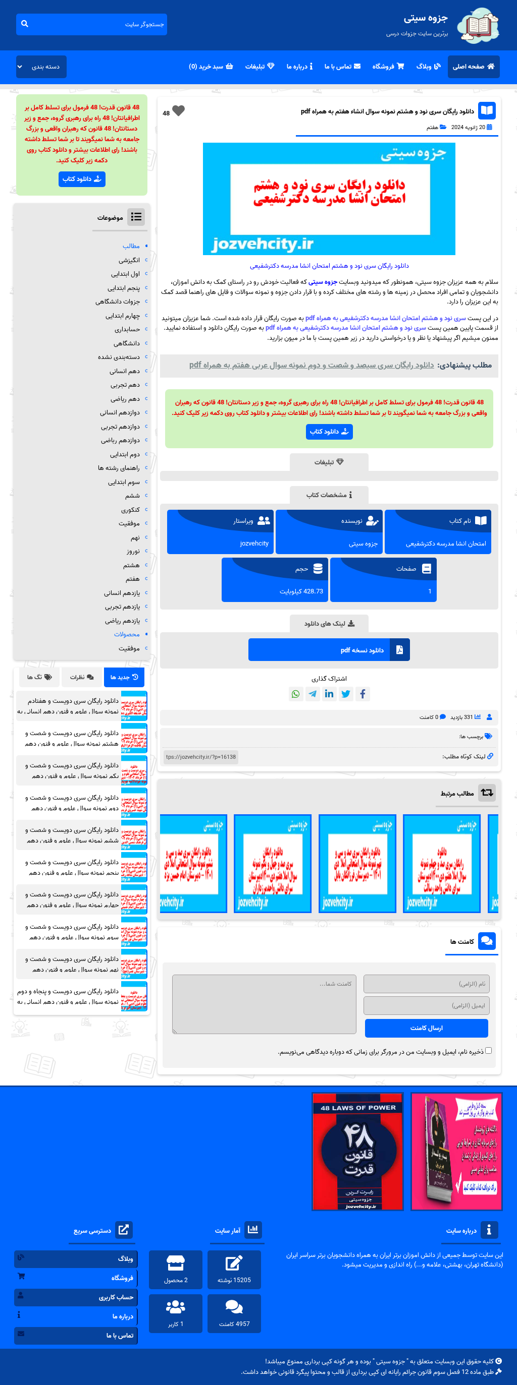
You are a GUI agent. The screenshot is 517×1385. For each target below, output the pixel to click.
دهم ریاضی (125, 399)
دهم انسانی (125, 371)
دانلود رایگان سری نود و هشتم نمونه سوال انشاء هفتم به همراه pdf (387, 111)
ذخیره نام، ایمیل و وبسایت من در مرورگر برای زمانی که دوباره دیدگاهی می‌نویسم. (381, 1052)
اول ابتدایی (125, 274)
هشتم (131, 565)
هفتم (432, 127)
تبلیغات (255, 67)
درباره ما (297, 67)
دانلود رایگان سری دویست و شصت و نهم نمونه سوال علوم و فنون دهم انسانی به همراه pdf (72, 970)
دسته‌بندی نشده (119, 357)
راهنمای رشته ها (119, 468)
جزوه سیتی (322, 282)
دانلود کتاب (324, 432)
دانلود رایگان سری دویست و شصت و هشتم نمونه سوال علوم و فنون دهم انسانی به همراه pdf (72, 744)
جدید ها (120, 677)
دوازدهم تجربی (120, 426)
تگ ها (34, 677)
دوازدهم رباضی (120, 440)
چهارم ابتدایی (123, 316)
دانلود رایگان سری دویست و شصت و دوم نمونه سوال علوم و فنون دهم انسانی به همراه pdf (72, 808)
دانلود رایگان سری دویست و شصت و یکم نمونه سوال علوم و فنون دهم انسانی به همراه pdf (72, 776)
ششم (132, 496)
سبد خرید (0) (206, 67)
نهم (135, 537)
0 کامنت (429, 717)
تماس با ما (338, 67)
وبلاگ (424, 67)
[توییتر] (346, 694)
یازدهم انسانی (122, 593)
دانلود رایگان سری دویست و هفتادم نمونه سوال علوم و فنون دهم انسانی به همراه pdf (68, 712)
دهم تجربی (125, 385)
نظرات (77, 677)
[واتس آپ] (296, 694)
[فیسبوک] (362, 694)
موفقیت (129, 523)
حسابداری (127, 329)
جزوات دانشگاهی (117, 301)
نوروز (133, 551)
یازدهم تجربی (122, 606)
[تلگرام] (312, 694)
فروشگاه (383, 67)
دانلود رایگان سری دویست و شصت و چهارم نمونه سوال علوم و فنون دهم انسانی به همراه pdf (72, 905)
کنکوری (130, 510)
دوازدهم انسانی (120, 412)
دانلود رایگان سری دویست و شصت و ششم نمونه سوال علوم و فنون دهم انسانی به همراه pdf (72, 841)
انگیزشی (129, 260)
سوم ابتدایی (124, 482)
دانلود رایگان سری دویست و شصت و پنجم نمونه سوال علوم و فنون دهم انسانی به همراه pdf (72, 873)
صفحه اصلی (469, 67)
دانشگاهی (127, 343)
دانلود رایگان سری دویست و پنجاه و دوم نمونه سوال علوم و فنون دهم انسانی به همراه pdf (68, 1002)
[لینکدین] (329, 694)
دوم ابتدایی (125, 454)
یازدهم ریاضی (122, 621)
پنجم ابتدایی (124, 288)
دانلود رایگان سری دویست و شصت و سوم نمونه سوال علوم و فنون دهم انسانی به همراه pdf (72, 937)
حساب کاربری (116, 1297)
